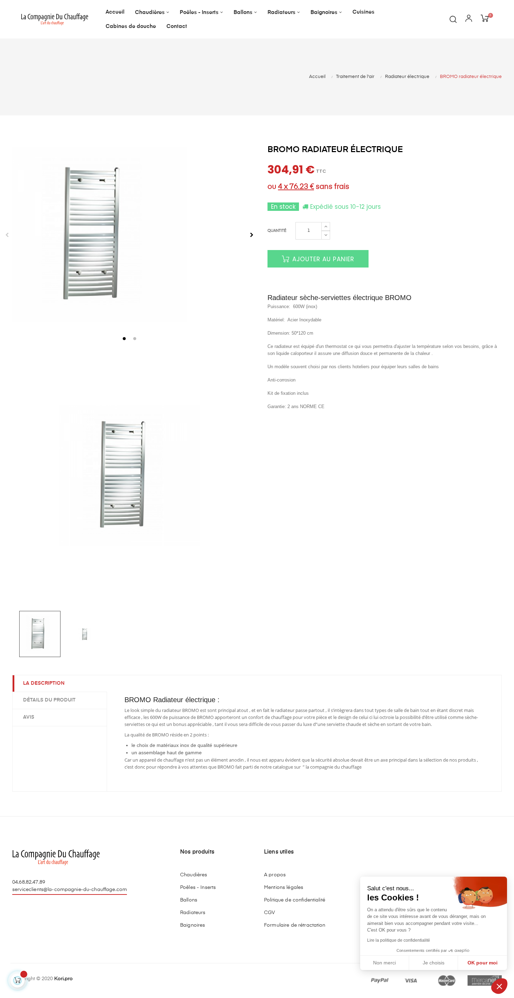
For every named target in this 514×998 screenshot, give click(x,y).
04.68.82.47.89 (28, 882)
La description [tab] (44, 683)
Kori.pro (63, 978)
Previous (6, 234)
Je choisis (433, 962)
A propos (275, 874)
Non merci (384, 962)
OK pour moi (482, 962)
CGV (269, 912)
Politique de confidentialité (294, 900)
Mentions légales (283, 887)
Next (251, 234)
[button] (499, 986)
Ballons (188, 900)
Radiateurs (192, 912)
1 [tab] (124, 338)
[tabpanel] (129, 234)
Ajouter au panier (322, 259)
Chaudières (193, 874)
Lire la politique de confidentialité (398, 940)
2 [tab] (134, 338)
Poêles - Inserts (198, 887)
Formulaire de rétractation (295, 925)
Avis (28, 717)
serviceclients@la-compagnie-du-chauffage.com (69, 889)
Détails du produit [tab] (49, 700)
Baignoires (192, 925)
